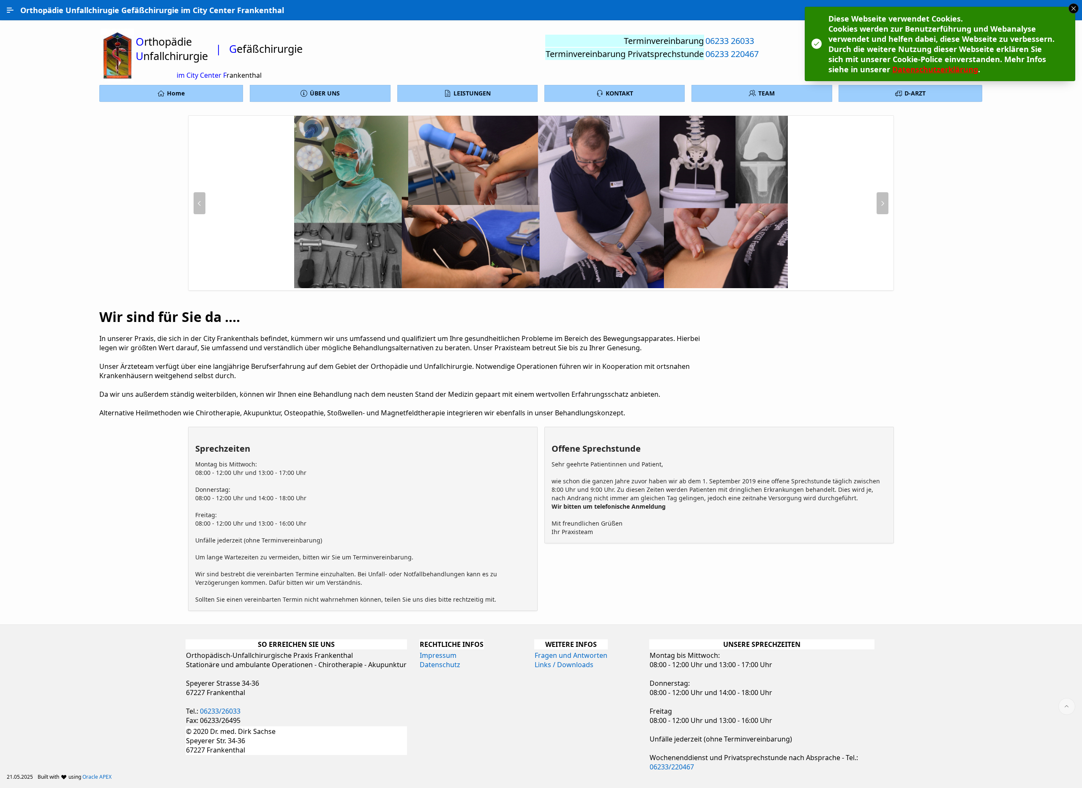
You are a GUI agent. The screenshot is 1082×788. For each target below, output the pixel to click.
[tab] (527, 285)
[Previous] (199, 203)
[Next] (882, 203)
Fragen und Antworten (571, 655)
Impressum (438, 655)
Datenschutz (440, 664)
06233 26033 (729, 40)
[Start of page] (1066, 706)
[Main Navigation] (10, 10)
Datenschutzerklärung (935, 69)
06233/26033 (220, 711)
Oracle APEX (97, 776)
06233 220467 (732, 54)
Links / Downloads (564, 664)
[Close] (1073, 8)
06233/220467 (672, 767)
